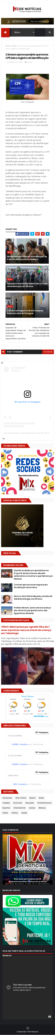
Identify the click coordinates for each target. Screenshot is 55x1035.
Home (8, 46)
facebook (48, 352)
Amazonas (7, 798)
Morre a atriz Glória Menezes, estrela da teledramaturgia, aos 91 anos (33, 597)
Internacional (19, 808)
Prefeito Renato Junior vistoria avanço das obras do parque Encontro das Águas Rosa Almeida (32, 610)
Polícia (5, 813)
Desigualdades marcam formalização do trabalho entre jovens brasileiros (27, 258)
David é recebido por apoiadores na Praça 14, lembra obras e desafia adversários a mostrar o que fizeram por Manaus (33, 574)
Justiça (32, 808)
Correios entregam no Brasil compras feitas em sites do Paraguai (25, 312)
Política (15, 813)
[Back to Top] (27, 1028)
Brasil (14, 46)
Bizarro (33, 798)
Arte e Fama (21, 798)
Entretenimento (45, 803)
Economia (17, 803)
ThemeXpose (32, 1031)
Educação (30, 803)
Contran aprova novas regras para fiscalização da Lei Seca (31, 586)
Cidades (6, 803)
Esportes (6, 808)
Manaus (42, 808)
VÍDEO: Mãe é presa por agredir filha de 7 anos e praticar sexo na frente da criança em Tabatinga (26, 630)
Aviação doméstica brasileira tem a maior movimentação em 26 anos (27, 285)
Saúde (24, 813)
